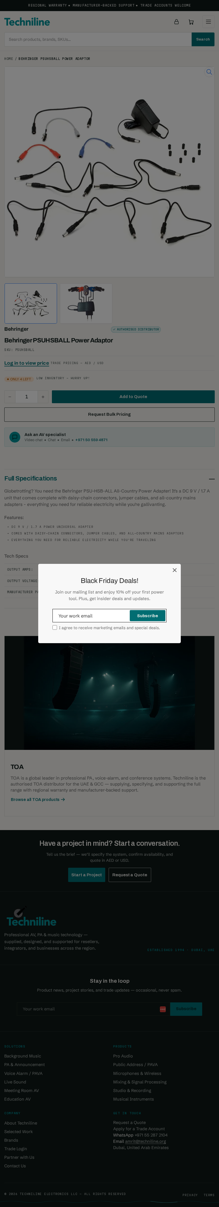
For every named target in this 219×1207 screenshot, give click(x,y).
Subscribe (147, 615)
